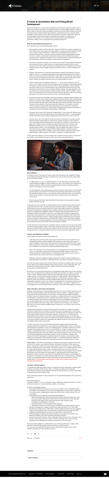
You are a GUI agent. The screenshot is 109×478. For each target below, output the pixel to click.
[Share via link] (38, 433)
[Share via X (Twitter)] (31, 433)
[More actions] (81, 18)
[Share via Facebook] (27, 433)
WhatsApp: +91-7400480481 (36, 473)
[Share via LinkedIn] (35, 433)
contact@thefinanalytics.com (19, 473)
